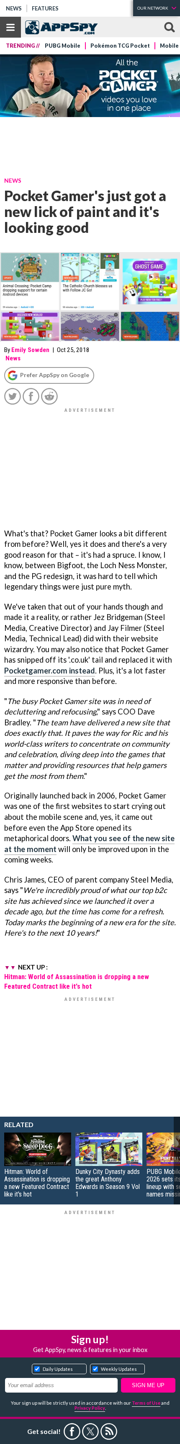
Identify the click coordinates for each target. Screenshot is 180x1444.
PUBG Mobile (62, 46)
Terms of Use (146, 1403)
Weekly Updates (119, 1369)
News (14, 8)
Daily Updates (58, 1369)
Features (45, 8)
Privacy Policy (90, 1408)
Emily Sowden (30, 350)
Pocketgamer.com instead (49, 670)
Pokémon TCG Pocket (120, 46)
